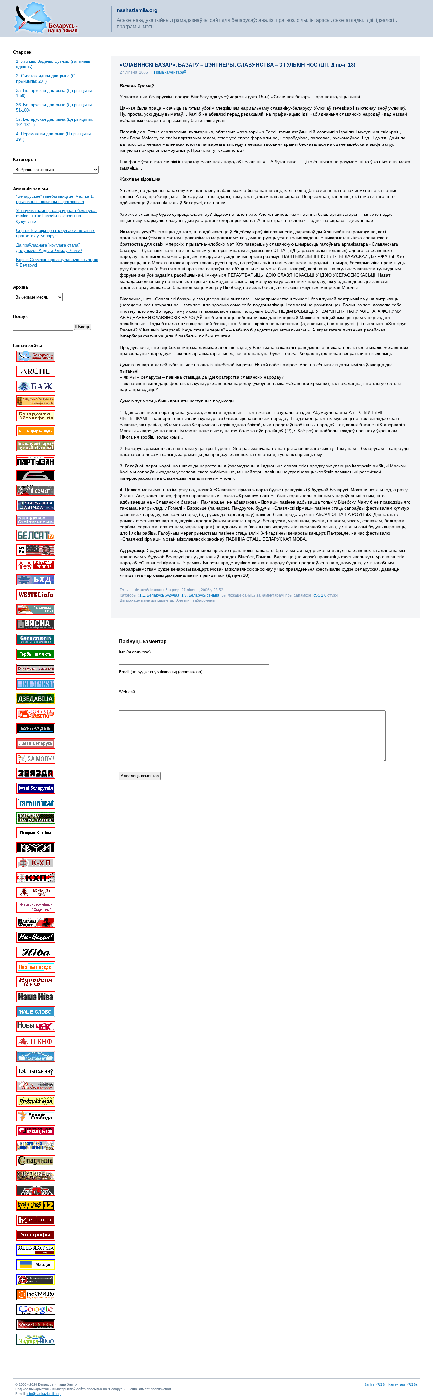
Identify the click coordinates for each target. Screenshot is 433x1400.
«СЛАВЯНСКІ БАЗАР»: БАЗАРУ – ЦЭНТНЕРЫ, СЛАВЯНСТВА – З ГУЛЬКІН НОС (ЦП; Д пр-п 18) (237, 64)
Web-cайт (128, 692)
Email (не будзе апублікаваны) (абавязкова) (160, 672)
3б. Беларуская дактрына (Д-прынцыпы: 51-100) (54, 107)
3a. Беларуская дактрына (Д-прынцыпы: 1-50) (54, 93)
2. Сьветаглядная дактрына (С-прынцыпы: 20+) (46, 79)
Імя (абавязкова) (135, 652)
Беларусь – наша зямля (46, 18)
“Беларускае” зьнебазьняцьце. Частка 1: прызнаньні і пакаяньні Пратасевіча (55, 199)
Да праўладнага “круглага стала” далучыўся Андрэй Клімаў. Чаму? (49, 248)
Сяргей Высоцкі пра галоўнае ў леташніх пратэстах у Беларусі (55, 233)
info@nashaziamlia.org (44, 1394)
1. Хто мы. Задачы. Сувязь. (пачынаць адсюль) (53, 64)
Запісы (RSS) (375, 1384)
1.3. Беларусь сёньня (200, 595)
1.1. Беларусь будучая (159, 595)
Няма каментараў (170, 72)
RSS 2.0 (319, 595)
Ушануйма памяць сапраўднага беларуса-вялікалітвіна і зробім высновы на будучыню (56, 216)
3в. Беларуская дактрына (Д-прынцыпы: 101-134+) (54, 122)
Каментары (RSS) (402, 1384)
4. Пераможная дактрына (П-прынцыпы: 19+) (54, 137)
